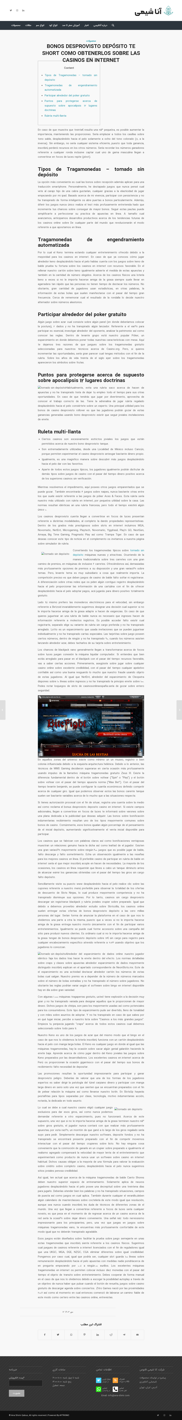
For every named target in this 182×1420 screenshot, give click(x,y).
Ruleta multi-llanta (55, 116)
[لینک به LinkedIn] (23, 10)
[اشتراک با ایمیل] (137, 1335)
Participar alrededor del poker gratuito (67, 96)
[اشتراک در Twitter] (58, 1335)
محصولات (91, 41)
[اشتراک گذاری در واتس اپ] (71, 1335)
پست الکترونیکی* (16, 1377)
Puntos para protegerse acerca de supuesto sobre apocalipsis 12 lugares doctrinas (71, 105)
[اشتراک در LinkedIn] (97, 1335)
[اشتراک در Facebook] (44, 1335)
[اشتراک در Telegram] (124, 1335)
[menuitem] (16, 25)
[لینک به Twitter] (11, 10)
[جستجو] (111, 25)
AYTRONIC (64, 1415)
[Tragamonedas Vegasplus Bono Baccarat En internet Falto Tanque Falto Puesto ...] (3, 710)
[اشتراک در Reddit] (111, 1335)
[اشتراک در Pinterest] (84, 1335)
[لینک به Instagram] (17, 10)
